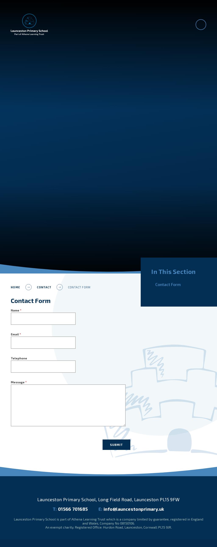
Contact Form (79, 287)
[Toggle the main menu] (201, 24)
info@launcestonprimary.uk (131, 509)
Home (15, 287)
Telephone (19, 358)
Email (16, 334)
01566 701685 (70, 509)
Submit (116, 445)
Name (16, 310)
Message (18, 382)
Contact (44, 287)
